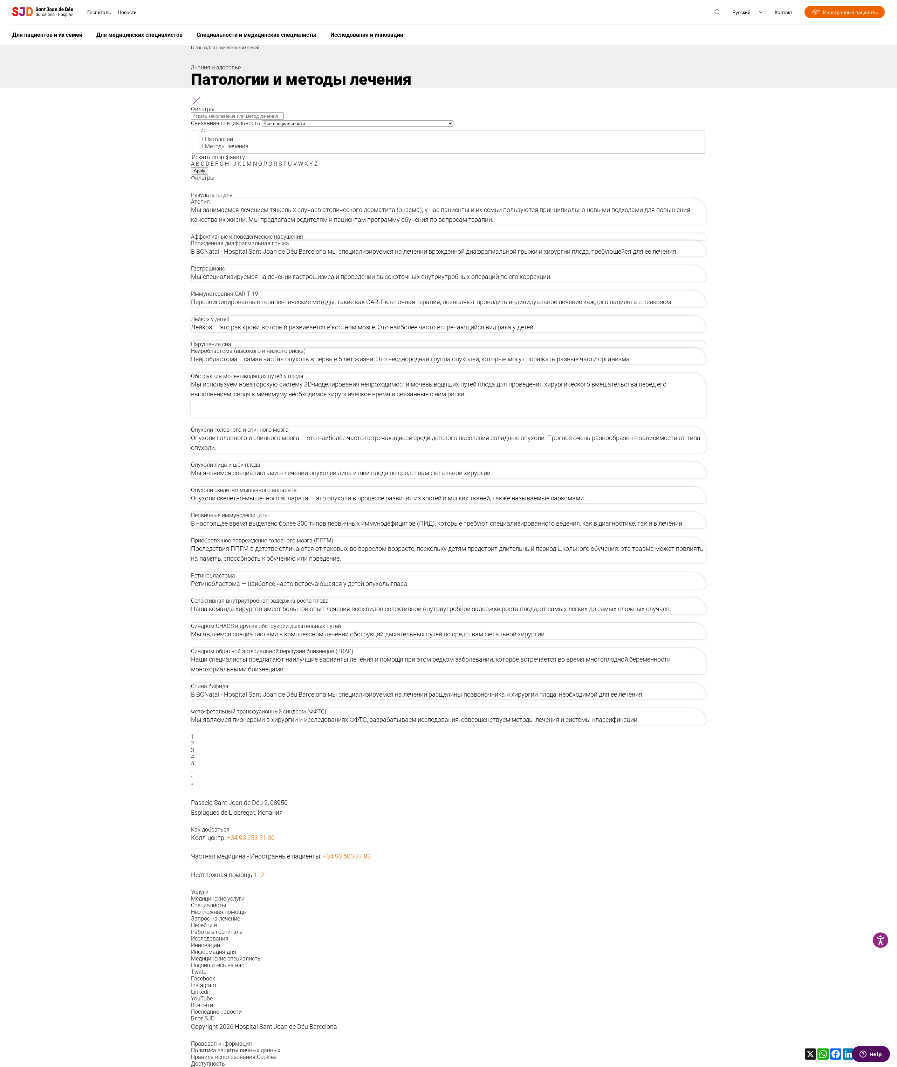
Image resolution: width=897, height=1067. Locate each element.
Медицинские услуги (218, 898)
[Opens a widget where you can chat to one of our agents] (870, 1054)
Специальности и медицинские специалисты (256, 35)
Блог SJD (202, 1018)
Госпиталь (99, 12)
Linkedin (201, 992)
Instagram (203, 985)
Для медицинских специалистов (139, 35)
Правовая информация (221, 1043)
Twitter (199, 972)
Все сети (202, 1005)
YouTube (202, 998)
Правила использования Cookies (233, 1057)
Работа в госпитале (216, 932)
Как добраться (210, 829)
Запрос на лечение (215, 918)
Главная (199, 47)
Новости (127, 12)
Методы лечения (226, 146)
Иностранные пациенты (850, 12)
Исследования (209, 938)
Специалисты (208, 905)
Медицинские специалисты (226, 958)
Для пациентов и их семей (47, 35)
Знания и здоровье (216, 67)
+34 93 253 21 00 (251, 837)
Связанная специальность (225, 123)
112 (259, 874)
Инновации (205, 945)
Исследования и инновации (366, 35)
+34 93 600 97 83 (347, 856)
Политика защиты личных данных (235, 1050)
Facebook (203, 978)
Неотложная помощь (218, 912)
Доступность (208, 1063)
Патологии (219, 139)
